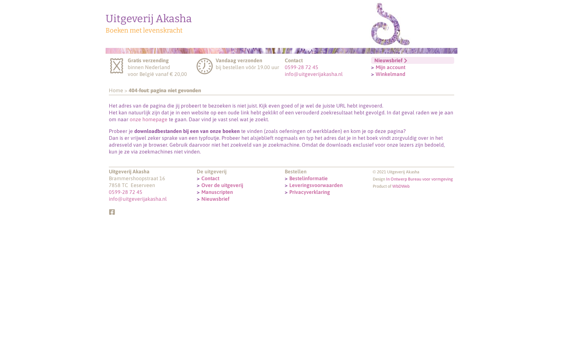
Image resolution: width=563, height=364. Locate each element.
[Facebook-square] (112, 212)
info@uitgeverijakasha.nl (314, 74)
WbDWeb (401, 186)
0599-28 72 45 (301, 67)
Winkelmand (390, 74)
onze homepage (148, 119)
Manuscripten (217, 192)
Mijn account (390, 67)
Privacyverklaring (309, 192)
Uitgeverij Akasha (149, 18)
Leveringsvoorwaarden (316, 185)
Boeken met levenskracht (144, 30)
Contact (210, 178)
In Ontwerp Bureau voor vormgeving (419, 179)
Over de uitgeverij (222, 185)
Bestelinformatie (308, 178)
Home (116, 90)
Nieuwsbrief (215, 199)
